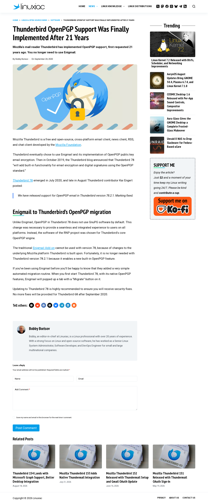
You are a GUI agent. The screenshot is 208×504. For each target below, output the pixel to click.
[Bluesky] (176, 6)
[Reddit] (37, 305)
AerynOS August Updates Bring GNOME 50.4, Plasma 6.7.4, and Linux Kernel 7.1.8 (180, 80)
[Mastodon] (162, 6)
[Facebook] (167, 6)
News (92, 6)
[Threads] (171, 6)
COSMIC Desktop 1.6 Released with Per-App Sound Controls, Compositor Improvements (180, 102)
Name (17, 379)
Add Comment (22, 389)
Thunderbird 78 (23, 180)
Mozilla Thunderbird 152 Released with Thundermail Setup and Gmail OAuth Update (127, 477)
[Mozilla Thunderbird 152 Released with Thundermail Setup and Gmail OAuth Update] (127, 456)
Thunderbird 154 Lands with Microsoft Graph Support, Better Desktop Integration (33, 477)
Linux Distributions (140, 6)
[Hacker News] (74, 305)
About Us (174, 498)
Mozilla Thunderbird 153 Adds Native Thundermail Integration (79, 475)
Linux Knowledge (111, 6)
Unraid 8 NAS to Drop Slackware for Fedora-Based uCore (179, 143)
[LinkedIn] (68, 305)
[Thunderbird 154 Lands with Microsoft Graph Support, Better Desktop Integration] (34, 456)
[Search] (193, 6)
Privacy (161, 498)
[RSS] (185, 6)
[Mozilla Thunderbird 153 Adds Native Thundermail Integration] (80, 456)
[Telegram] (180, 6)
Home (82, 6)
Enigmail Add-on (44, 248)
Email (81, 379)
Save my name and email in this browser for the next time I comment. (44, 417)
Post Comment (26, 428)
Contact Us (189, 498)
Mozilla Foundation (68, 144)
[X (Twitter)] (157, 6)
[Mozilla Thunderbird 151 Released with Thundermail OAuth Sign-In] (174, 456)
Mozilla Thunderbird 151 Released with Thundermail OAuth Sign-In (170, 477)
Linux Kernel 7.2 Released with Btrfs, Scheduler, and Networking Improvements (172, 63)
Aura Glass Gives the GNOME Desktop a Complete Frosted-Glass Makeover (179, 124)
